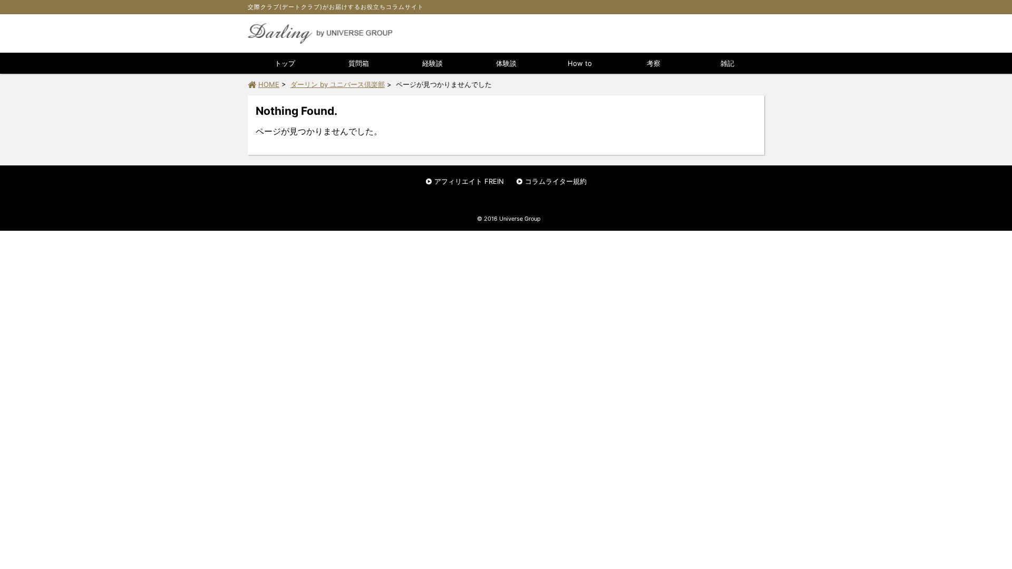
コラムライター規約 (556, 181)
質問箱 (358, 63)
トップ (285, 63)
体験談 (506, 63)
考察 (653, 63)
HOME (268, 84)
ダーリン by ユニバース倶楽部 (337, 84)
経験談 (432, 63)
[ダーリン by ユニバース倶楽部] (320, 41)
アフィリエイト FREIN (469, 181)
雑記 (727, 63)
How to (580, 63)
